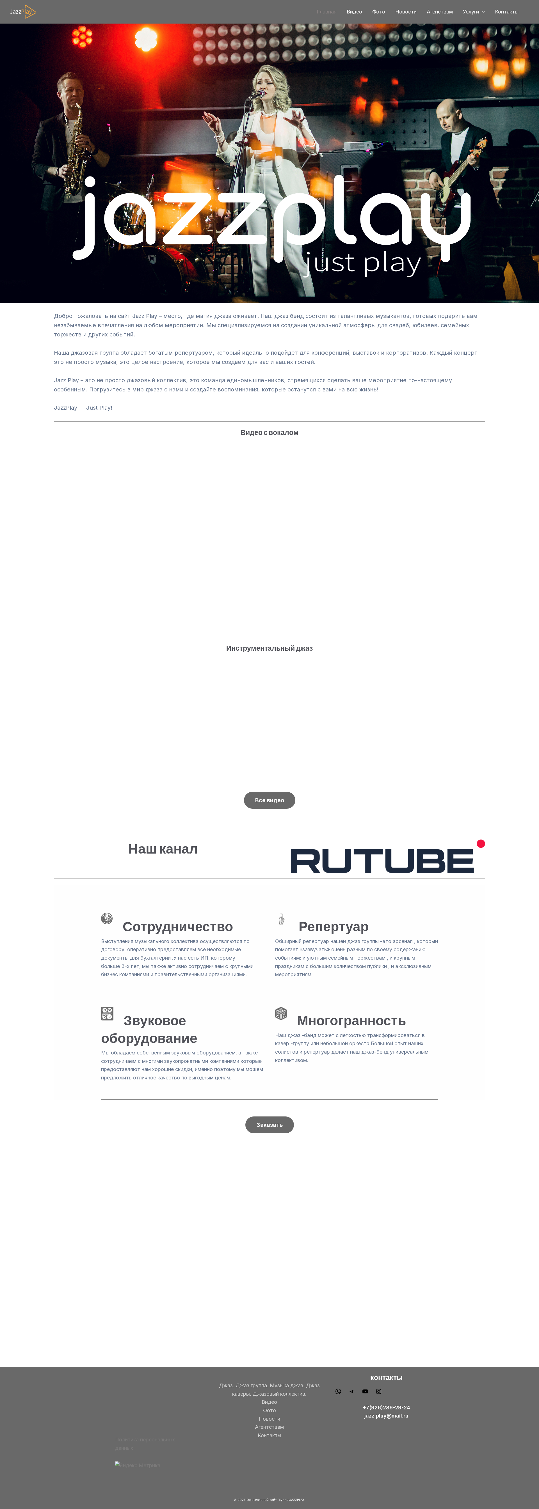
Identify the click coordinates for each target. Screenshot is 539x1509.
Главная (327, 12)
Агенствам (440, 12)
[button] (482, 12)
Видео (354, 12)
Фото (378, 12)
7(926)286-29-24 (388, 1408)
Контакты (507, 12)
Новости (406, 12)
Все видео (269, 800)
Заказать (270, 1125)
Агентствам (269, 1427)
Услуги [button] (471, 12)
